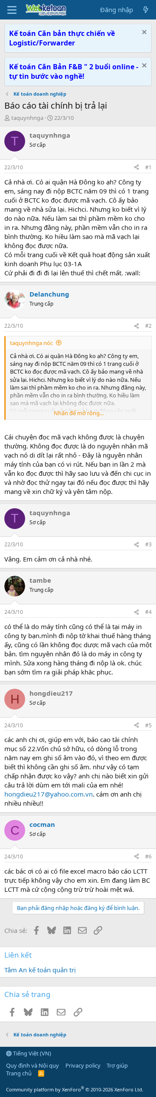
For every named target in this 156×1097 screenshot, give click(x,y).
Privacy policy (83, 1065)
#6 (148, 856)
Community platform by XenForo (74, 1089)
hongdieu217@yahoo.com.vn (48, 794)
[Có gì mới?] (145, 10)
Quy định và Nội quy (32, 1065)
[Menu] (12, 10)
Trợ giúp (117, 1065)
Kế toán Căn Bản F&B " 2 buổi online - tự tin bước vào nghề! (73, 71)
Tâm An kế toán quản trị (40, 969)
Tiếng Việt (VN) (31, 1053)
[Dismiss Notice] (143, 33)
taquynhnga (27, 118)
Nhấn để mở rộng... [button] (79, 413)
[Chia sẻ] (136, 168)
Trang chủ (19, 1073)
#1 (148, 167)
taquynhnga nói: (31, 343)
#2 (148, 325)
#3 (148, 544)
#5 (148, 725)
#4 (148, 612)
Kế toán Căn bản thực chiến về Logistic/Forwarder (62, 38)
